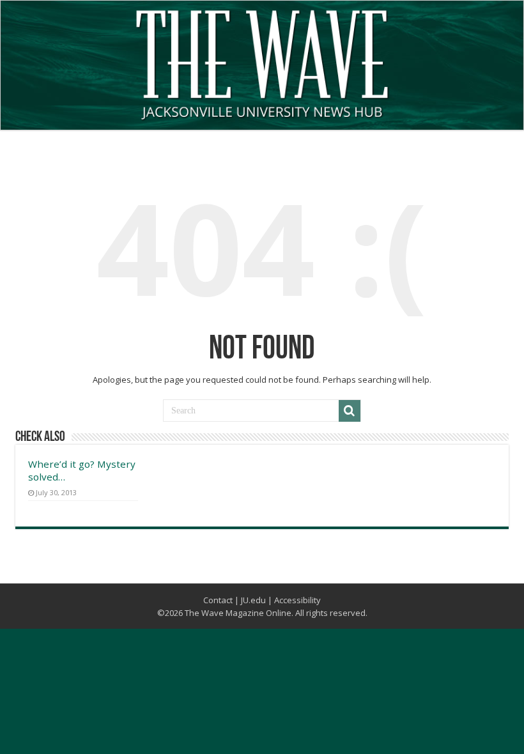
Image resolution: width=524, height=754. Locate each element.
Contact (218, 600)
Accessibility (297, 600)
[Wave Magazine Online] (262, 62)
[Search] (349, 411)
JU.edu (253, 600)
